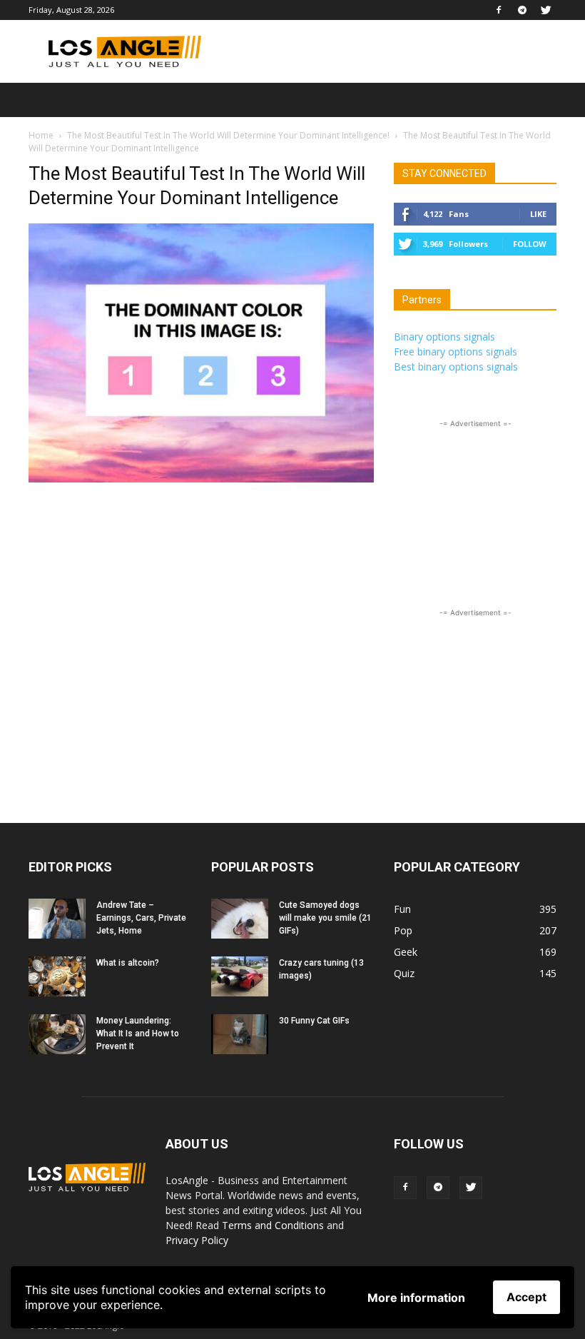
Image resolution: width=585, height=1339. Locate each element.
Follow (529, 243)
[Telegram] (522, 10)
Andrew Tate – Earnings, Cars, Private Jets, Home (141, 918)
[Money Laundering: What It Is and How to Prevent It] (57, 1034)
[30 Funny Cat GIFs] (239, 1034)
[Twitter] (545, 10)
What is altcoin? (127, 963)
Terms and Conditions (273, 1225)
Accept (526, 1297)
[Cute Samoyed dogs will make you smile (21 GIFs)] (239, 919)
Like (538, 213)
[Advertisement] (389, 51)
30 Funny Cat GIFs (314, 1021)
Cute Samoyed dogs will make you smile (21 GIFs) (325, 918)
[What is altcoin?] (57, 976)
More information (416, 1297)
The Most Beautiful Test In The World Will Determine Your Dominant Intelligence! (228, 135)
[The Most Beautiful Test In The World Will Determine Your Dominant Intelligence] (201, 479)
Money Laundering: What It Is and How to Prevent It (137, 1033)
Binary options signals (444, 336)
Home (41, 135)
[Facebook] (498, 10)
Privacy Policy (197, 1240)
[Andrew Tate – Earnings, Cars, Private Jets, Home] (57, 919)
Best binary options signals (456, 366)
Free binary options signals (455, 351)
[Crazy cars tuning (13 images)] (239, 976)
